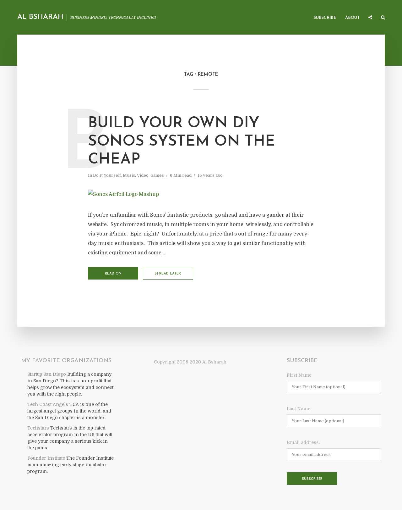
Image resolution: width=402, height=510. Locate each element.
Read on (113, 273)
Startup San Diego (46, 374)
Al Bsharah (40, 17)
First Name (299, 375)
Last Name (298, 408)
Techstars (38, 427)
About (352, 18)
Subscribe (325, 18)
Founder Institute (46, 458)
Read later (170, 273)
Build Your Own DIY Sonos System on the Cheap (181, 141)
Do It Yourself (107, 175)
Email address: (303, 442)
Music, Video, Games (143, 175)
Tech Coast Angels (47, 404)
